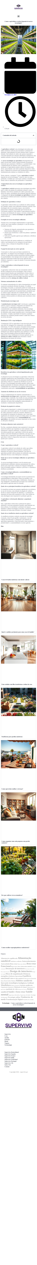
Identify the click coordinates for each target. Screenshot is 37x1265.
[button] (18, 16)
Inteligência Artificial (26, 983)
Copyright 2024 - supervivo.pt (18, 1072)
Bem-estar (13, 964)
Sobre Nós (7, 1065)
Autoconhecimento (29, 961)
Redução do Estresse (22, 989)
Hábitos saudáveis (24, 980)
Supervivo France (9, 1056)
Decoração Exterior (5, 971)
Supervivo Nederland (11, 1059)
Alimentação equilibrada (9, 958)
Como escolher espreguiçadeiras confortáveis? (15, 947)
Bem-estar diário (22, 964)
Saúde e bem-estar (16, 992)
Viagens (6, 1043)
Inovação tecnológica (9, 983)
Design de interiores (21, 971)
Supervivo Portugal (10, 1061)
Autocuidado (5, 964)
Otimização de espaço (20, 987)
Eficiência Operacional (15, 976)
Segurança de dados (25, 995)
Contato (6, 1066)
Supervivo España (10, 1054)
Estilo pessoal (27, 978)
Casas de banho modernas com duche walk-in (15, 579)
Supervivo (7, 1034)
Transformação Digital (14, 999)
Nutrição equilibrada (26, 985)
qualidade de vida (12, 989)
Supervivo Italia (9, 1057)
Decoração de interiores (15, 968)
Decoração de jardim (29, 968)
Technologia (5, 1003)
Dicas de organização (14, 974)
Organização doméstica (7, 987)
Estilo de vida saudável (16, 978)
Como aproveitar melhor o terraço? (12, 789)
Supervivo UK (8, 1063)
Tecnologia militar (14, 997)
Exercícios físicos (10, 981)
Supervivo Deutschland (11, 1052)
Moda (6, 1041)
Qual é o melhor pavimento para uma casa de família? (17, 632)
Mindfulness (6, 985)
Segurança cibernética (14, 995)
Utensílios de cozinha (28, 999)
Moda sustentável (15, 985)
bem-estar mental (26, 966)
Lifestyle (7, 1039)
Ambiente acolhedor (16, 961)
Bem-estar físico (16, 966)
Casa (6, 1036)
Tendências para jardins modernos (12, 736)
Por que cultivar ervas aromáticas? (12, 895)
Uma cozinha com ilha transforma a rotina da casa (16, 684)
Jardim (6, 1038)
